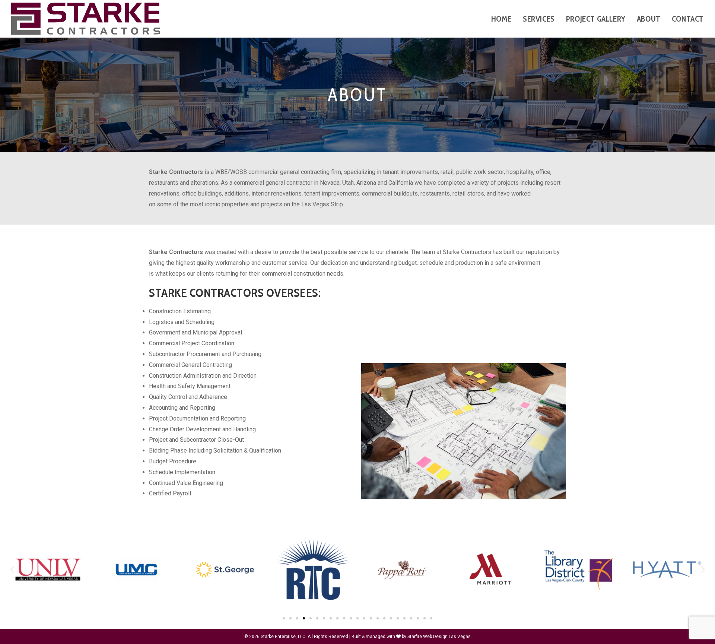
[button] (12, 569)
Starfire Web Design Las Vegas (439, 636)
